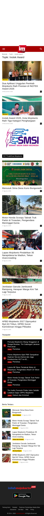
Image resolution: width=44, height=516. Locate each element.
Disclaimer (13, 509)
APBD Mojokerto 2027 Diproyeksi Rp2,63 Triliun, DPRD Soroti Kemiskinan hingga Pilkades (19, 324)
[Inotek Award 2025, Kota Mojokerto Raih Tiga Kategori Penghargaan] (22, 105)
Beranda (4, 54)
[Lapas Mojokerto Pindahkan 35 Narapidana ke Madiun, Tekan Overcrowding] (22, 240)
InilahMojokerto (20, 513)
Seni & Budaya (6, 184)
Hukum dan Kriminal (8, 249)
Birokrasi (5, 79)
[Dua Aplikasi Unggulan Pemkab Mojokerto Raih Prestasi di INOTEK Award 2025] (22, 71)
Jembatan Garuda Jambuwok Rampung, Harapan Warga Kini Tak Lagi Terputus (20, 289)
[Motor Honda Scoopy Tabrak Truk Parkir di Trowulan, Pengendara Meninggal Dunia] (22, 205)
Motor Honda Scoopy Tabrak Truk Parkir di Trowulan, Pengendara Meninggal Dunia (19, 220)
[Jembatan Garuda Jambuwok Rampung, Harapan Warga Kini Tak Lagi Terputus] (22, 274)
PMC (27, 509)
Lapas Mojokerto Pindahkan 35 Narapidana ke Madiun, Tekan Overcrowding (18, 255)
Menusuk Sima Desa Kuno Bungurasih (22, 188)
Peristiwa (5, 214)
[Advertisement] (22, 23)
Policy (32, 509)
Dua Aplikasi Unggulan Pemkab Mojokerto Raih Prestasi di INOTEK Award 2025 (20, 86)
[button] (3, 49)
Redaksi (14, 507)
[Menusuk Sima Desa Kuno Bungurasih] (22, 173)
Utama (9, 349)
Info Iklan (20, 509)
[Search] (41, 49)
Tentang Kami (6, 507)
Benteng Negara (7, 283)
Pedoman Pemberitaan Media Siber (29, 507)
